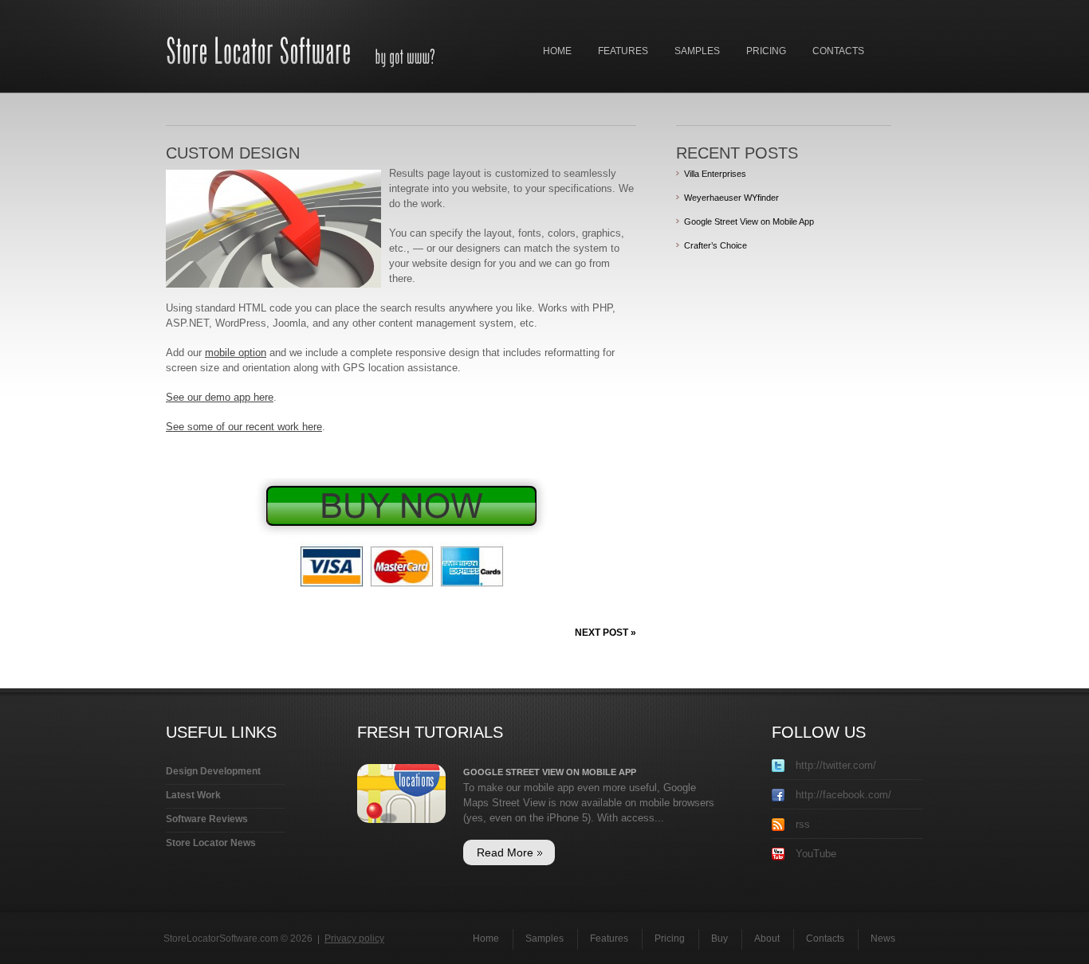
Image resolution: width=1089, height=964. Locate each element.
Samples (697, 51)
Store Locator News (211, 842)
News (883, 938)
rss (801, 824)
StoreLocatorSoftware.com (220, 938)
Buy (719, 938)
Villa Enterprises (715, 173)
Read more (505, 852)
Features (623, 51)
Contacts (838, 51)
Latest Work (193, 795)
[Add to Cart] (401, 486)
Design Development (213, 771)
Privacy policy (354, 938)
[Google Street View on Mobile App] (401, 772)
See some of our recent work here (244, 427)
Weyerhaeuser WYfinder (731, 197)
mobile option (235, 353)
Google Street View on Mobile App (749, 221)
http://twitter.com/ (834, 765)
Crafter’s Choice (715, 245)
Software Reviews (207, 819)
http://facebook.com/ (841, 795)
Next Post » (605, 632)
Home (557, 51)
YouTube (814, 854)
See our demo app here (219, 397)
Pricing (766, 51)
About (767, 938)
